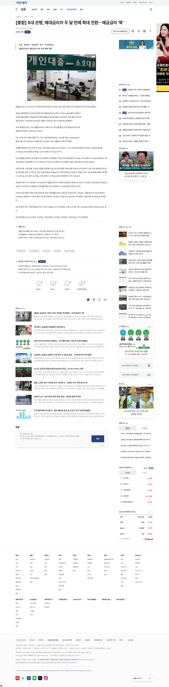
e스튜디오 (47, 603)
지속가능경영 (120, 599)
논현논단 (137, 559)
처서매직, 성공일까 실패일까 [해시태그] (49, 327)
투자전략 (145, 428)
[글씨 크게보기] (150, 31)
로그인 (122, 2)
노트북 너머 (138, 582)
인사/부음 (123, 578)
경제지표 (75, 563)
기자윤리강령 (54, 660)
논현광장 (137, 563)
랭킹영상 (46, 607)
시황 (17, 563)
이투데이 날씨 (106, 599)
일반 (81, 9)
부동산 (46, 555)
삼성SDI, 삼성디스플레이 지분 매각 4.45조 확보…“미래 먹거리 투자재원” (63, 355)
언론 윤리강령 (44, 660)
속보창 (135, 2)
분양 (45, 571)
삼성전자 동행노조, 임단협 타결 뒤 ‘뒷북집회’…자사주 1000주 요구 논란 (42, 266)
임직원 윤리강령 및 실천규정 (68, 660)
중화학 (60, 571)
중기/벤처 (61, 586)
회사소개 (32, 640)
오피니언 (138, 555)
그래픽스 (32, 611)
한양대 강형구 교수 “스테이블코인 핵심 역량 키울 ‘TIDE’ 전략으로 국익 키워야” (140, 299)
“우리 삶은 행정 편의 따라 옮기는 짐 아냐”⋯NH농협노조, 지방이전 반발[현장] (140, 308)
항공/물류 (61, 574)
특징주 (128, 428)
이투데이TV (48, 599)
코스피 (128, 473)
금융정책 (34, 9)
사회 (122, 555)
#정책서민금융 (69, 251)
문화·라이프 (19, 599)
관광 (17, 603)
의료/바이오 (62, 582)
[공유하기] (133, 31)
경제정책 (75, 559)
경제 (74, 555)
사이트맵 (130, 640)
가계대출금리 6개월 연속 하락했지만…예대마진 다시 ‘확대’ (38, 234)
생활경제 (75, 567)
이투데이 (18, 17)
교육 (122, 563)
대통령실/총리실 (108, 559)
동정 (122, 582)
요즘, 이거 (33, 607)
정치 (105, 555)
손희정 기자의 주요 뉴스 (27, 261)
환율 (17, 586)
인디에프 (126, 478)
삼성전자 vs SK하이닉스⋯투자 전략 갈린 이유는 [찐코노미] (142, 101)
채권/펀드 (18, 582)
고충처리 (78, 640)
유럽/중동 (90, 578)
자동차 (60, 567)
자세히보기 (42, 261)
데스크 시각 (138, 571)
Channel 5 (77, 599)
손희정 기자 (19, 32)
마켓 (17, 555)
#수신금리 (46, 251)
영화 (17, 611)
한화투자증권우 (128, 502)
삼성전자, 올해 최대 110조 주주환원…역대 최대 (138, 107)
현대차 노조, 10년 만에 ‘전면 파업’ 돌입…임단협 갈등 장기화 (57, 396)
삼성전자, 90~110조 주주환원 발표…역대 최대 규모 (142, 90)
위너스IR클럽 (91, 599)
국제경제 (89, 559)
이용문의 (87, 640)
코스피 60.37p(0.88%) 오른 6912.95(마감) (140, 113)
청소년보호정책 (67, 640)
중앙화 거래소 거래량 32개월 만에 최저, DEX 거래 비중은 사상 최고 (41, 238)
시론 (136, 567)
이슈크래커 (33, 603)
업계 (45, 563)
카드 (61, 9)
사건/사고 (123, 567)
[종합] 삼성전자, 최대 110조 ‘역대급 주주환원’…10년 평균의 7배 (59, 313)
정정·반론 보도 (98, 640)
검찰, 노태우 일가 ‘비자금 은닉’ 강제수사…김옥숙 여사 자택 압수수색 (60, 383)
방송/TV (18, 607)
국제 (88, 555)
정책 (45, 567)
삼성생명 (126, 496)
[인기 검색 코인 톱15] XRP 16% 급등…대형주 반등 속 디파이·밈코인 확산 (140, 281)
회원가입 (128, 2)
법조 (122, 559)
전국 (122, 574)
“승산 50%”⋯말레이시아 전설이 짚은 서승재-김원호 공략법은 (143, 136)
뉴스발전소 (33, 599)
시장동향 (46, 559)
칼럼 (136, 578)
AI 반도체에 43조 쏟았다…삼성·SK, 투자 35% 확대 (35, 273)
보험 (48, 9)
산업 (60, 555)
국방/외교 (107, 567)
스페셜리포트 (63, 599)
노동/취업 (123, 571)
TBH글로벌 (126, 490)
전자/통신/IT (62, 563)
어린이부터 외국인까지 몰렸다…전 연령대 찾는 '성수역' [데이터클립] (60, 341)
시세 (17, 567)
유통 (60, 578)
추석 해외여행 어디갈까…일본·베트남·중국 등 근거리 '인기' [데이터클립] (62, 410)
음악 (17, 615)
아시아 (89, 574)
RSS (150, 2)
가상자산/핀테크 (71, 9)
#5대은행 (57, 251)
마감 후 (137, 574)
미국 (88, 567)
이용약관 (41, 640)
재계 (60, 559)
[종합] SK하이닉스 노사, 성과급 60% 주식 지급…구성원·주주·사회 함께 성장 (44, 269)
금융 (23, 9)
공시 (17, 559)
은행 (41, 9)
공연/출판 (18, 618)
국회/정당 (107, 563)
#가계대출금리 (34, 251)
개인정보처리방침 (53, 640)
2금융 (55, 9)
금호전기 (126, 484)
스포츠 (17, 622)
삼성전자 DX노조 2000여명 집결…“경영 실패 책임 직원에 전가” (144, 124)
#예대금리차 (21, 251)
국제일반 (89, 563)
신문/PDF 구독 (143, 2)
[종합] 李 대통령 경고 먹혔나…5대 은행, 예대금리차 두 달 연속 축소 (41, 231)
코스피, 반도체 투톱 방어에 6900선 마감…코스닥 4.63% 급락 (58, 369)
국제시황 (18, 590)
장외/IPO (18, 571)
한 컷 (31, 615)
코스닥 (145, 473)
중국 (88, 571)
